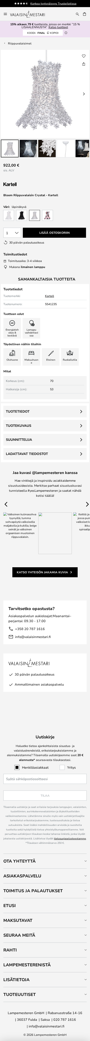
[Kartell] (24, 184)
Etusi (9, 905)
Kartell (49, 296)
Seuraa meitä (19, 935)
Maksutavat (17, 920)
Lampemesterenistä (27, 965)
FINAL (42, 32)
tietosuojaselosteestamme (70, 838)
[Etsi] (77, 14)
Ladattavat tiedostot (27, 453)
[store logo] (30, 14)
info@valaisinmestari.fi (33, 636)
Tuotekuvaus (18, 425)
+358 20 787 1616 (30, 629)
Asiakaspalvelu (22, 876)
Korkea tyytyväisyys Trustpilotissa (53, 3)
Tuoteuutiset (19, 994)
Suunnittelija (19, 439)
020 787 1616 (64, 1019)
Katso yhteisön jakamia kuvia (42, 572)
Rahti (10, 950)
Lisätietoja (16, 979)
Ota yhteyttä (19, 861)
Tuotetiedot (18, 411)
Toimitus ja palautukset (33, 890)
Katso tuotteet (58, 27)
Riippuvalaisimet (19, 43)
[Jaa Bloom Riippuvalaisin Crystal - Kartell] (84, 64)
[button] (10, 148)
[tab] (45, 861)
